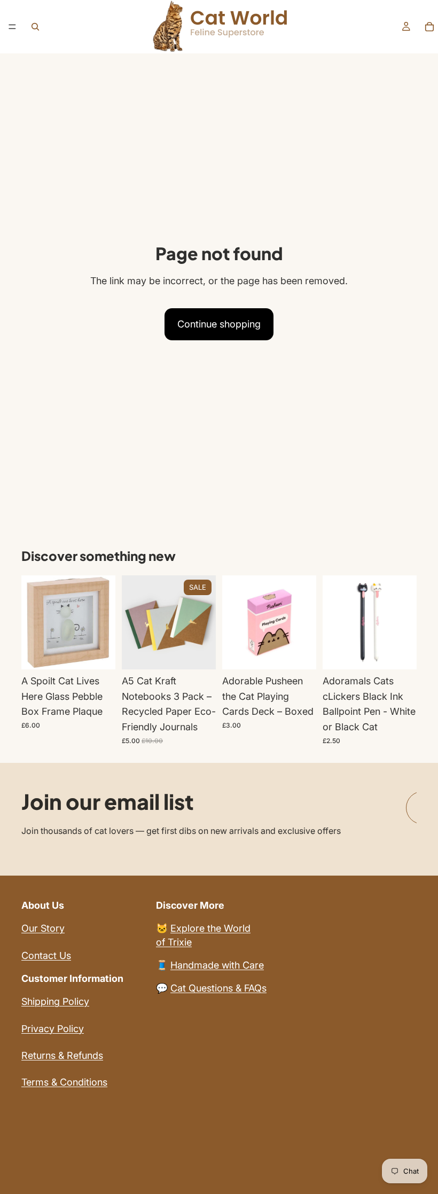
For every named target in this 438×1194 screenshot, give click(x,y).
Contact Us (46, 955)
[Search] (35, 26)
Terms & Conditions (64, 1082)
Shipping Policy (55, 1001)
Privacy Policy (52, 1028)
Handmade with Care (217, 965)
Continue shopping (219, 324)
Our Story (43, 928)
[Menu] (12, 26)
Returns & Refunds (62, 1055)
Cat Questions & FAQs (218, 988)
